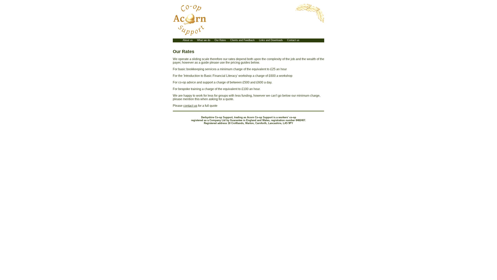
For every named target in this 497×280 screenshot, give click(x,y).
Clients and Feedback (242, 40)
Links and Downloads (271, 40)
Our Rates (220, 40)
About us (188, 40)
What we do (203, 40)
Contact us (293, 40)
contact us (190, 105)
